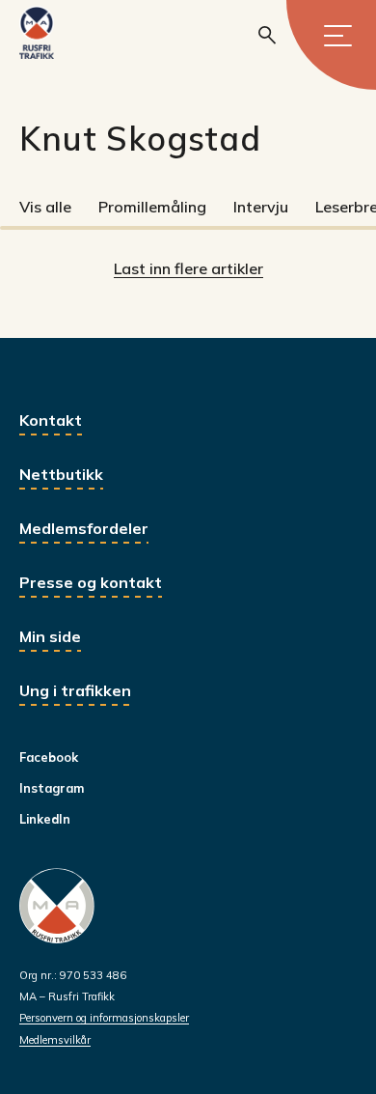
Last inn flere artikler (188, 268)
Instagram (51, 788)
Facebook (48, 757)
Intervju (260, 206)
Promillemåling (152, 206)
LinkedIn (44, 819)
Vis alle (45, 206)
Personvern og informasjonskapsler (104, 1017)
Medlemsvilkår (55, 1040)
